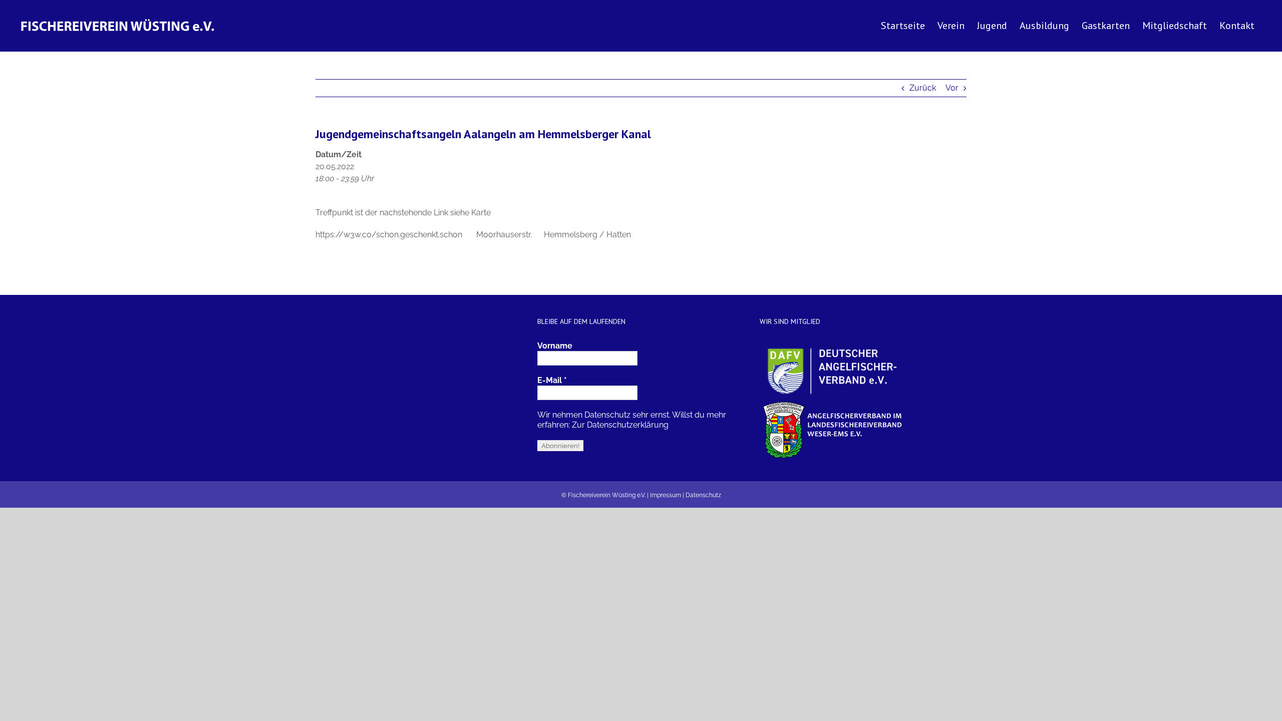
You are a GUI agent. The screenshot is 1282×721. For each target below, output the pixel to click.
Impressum (665, 495)
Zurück (922, 88)
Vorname (554, 345)
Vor (951, 88)
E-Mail (552, 380)
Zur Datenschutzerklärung (620, 425)
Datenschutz (703, 495)
